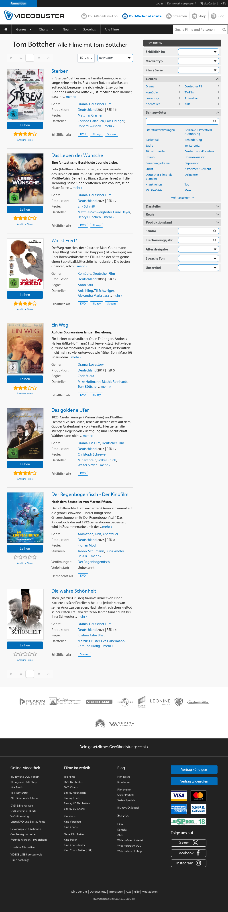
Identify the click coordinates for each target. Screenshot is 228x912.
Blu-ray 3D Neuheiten (77, 803)
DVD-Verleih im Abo (103, 16)
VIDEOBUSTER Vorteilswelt (26, 854)
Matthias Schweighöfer (95, 212)
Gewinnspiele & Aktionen (25, 829)
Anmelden (18, 3)
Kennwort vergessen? (181, 3)
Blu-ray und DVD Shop (23, 782)
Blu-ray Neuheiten (75, 792)
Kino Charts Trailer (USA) (78, 850)
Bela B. (83, 556)
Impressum (116, 892)
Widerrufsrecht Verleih (130, 840)
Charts (43, 29)
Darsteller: (58, 121)
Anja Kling (85, 290)
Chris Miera (86, 375)
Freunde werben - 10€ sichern (28, 839)
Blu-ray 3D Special (128, 807)
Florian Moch (87, 545)
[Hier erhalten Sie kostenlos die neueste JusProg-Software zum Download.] (188, 821)
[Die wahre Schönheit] (25, 614)
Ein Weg (59, 324)
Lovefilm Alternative (22, 847)
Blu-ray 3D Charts (74, 808)
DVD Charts (71, 787)
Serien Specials (126, 800)
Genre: (56, 104)
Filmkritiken (124, 789)
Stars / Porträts (125, 795)
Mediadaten (150, 892)
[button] (86, 58)
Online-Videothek (25, 767)
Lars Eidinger (114, 121)
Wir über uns (79, 892)
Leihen (25, 125)
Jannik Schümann (91, 551)
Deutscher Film (100, 104)
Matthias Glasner (90, 115)
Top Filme (69, 776)
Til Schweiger (104, 290)
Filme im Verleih (77, 767)
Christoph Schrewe (92, 454)
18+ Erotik (16, 787)
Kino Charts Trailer (74, 845)
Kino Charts (70, 827)
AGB (119, 835)
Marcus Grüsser (89, 641)
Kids (98, 534)
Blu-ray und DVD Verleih (24, 776)
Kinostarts (69, 816)
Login (159, 3)
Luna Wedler (115, 551)
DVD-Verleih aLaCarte (145, 16)
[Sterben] (25, 94)
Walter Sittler (87, 465)
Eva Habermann (113, 641)
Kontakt (121, 829)
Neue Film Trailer (74, 834)
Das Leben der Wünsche (77, 155)
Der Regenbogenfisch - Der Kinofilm (89, 494)
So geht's (89, 29)
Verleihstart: (60, 567)
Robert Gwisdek (89, 126)
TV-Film (94, 443)
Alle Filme (112, 29)
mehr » (71, 96)
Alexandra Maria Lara (93, 295)
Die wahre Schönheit (73, 590)
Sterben (60, 70)
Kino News (123, 782)
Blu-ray (96, 134)
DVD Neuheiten (73, 782)
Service (123, 815)
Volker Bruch (107, 460)
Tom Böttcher (88, 386)
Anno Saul (85, 284)
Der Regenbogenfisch (94, 561)
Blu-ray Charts (72, 798)
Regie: (56, 115)
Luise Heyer (121, 212)
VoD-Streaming (19, 816)
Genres (21, 29)
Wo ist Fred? (64, 240)
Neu (66, 29)
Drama (83, 104)
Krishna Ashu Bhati (92, 635)
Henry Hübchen (89, 217)
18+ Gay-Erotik (19, 792)
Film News (123, 776)
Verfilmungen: (61, 561)
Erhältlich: (61, 134)
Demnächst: (62, 576)
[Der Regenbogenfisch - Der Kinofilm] (25, 517)
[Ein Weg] (25, 348)
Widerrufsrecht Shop (129, 851)
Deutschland (87, 109)
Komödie (84, 273)
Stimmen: (58, 551)
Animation (86, 534)
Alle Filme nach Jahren (24, 798)
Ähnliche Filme (25, 139)
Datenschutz (98, 892)
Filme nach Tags (19, 860)
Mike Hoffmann (89, 381)
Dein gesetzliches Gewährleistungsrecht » (114, 746)
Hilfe (120, 824)
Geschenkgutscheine (23, 834)
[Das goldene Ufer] (25, 433)
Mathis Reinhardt (114, 381)
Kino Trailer (70, 839)
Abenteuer (110, 534)
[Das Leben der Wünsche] (25, 178)
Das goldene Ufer (70, 409)
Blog (221, 16)
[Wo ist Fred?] (25, 263)
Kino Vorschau (72, 821)
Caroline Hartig (89, 646)
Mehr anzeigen (180, 197)
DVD (83, 134)
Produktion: (60, 109)
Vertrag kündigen (194, 769)
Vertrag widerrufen (194, 781)
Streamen (180, 16)
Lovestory (96, 364)
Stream (111, 134)
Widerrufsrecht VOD (129, 845)
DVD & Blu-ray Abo (21, 805)
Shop (202, 16)
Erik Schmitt (86, 206)
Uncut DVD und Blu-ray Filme (27, 821)
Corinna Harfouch (91, 121)
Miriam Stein (87, 460)
